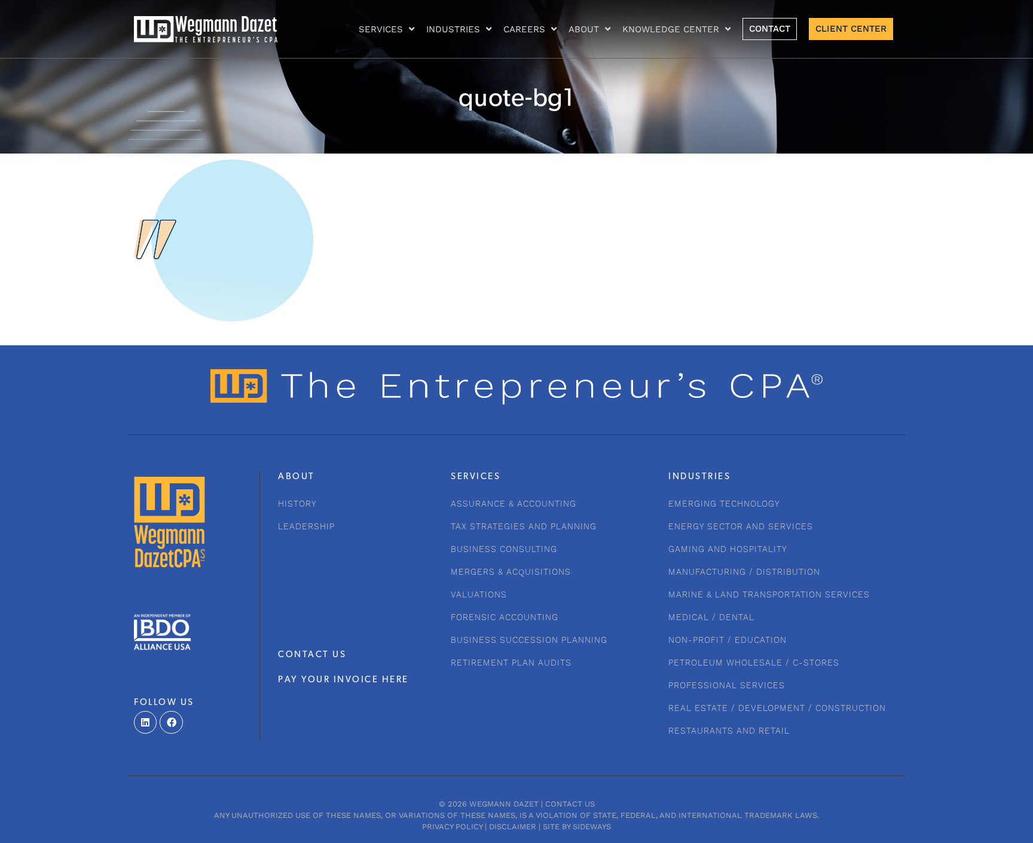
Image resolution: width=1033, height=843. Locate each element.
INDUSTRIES (453, 29)
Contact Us (570, 803)
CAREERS (524, 29)
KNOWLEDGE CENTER (670, 29)
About (584, 29)
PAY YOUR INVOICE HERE (343, 680)
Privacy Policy (452, 826)
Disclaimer (512, 826)
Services (381, 29)
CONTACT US (312, 655)
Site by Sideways (577, 826)
